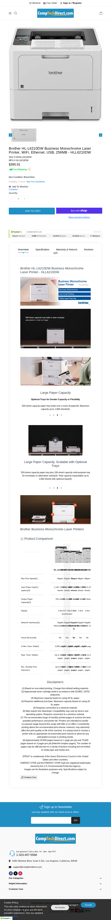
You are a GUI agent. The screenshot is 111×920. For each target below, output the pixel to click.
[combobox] (66, 469)
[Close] (102, 428)
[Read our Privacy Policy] (99, 481)
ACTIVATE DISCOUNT (80, 488)
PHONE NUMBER (66, 463)
